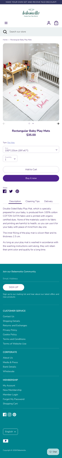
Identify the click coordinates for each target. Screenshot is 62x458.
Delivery (48, 201)
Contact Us (8, 316)
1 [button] (29, 123)
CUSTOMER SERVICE (14, 310)
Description (15, 201)
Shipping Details (11, 321)
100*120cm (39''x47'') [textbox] (16, 150)
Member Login (10, 394)
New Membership (12, 390)
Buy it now (31, 178)
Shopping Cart (10, 403)
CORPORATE (10, 352)
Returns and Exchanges (15, 325)
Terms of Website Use (14, 343)
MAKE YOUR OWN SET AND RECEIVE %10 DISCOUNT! (31, 2)
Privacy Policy (10, 330)
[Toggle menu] (6, 23)
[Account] (49, 21)
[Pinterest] (14, 414)
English (9, 431)
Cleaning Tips (33, 201)
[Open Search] (4, 32)
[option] (31, 82)
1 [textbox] (5, 159)
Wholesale (8, 371)
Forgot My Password (13, 399)
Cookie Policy (10, 334)
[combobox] (31, 149)
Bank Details (9, 366)
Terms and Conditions (14, 339)
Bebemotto (21, 450)
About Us (8, 357)
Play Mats (11, 142)
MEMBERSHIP (10, 380)
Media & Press (10, 362)
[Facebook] (4, 414)
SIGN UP (13, 287)
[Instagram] (9, 414)
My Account (9, 385)
